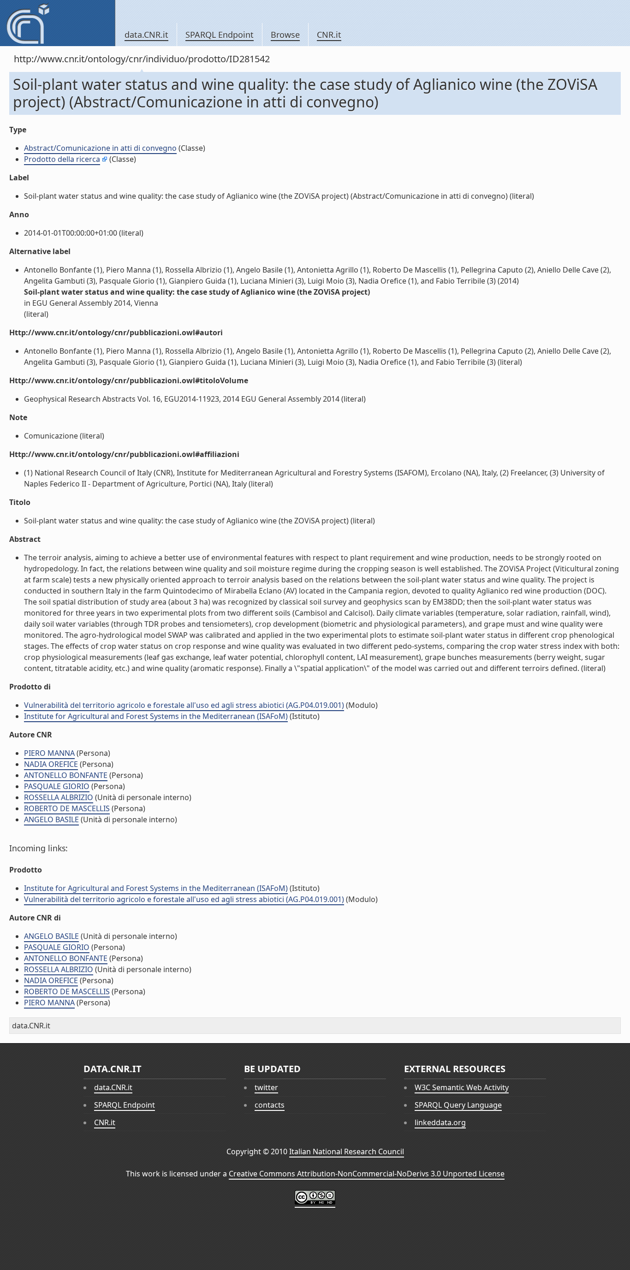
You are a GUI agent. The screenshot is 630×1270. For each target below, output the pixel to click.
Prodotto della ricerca (62, 159)
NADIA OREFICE (51, 764)
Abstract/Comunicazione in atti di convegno (100, 148)
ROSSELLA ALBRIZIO (58, 797)
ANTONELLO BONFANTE (65, 775)
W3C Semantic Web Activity (462, 1087)
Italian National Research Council (346, 1151)
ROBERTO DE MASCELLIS (67, 808)
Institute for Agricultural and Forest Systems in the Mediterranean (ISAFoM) (156, 716)
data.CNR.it (146, 34)
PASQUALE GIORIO (56, 786)
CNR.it (329, 34)
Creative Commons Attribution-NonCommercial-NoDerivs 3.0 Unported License (367, 1174)
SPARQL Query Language (458, 1105)
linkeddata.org (440, 1122)
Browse (285, 34)
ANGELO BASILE (51, 819)
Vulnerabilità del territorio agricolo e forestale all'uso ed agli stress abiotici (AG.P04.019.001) (184, 705)
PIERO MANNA (49, 753)
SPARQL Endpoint (219, 34)
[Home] (57, 23)
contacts (270, 1105)
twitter (266, 1087)
